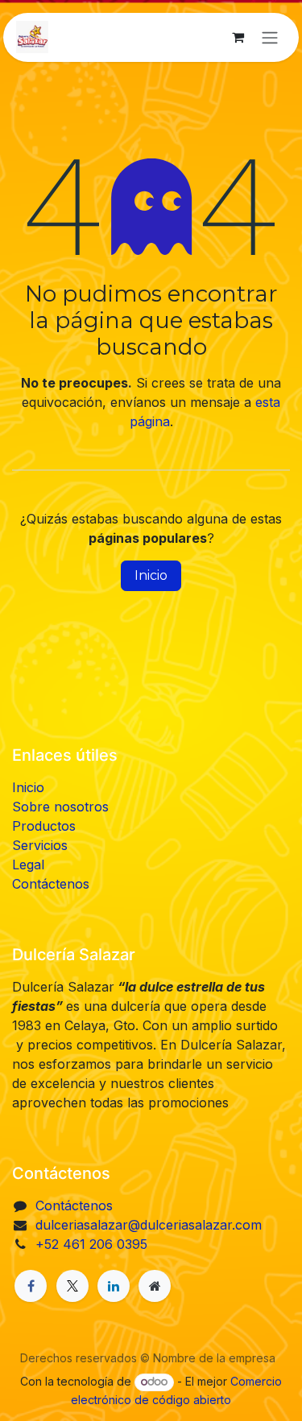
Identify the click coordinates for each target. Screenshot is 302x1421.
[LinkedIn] (113, 1286)
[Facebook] (30, 1286)
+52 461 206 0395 (91, 1244)
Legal (28, 864)
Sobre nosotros (60, 807)
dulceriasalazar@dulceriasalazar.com (148, 1225)
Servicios (40, 845)
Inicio (151, 575)
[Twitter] (72, 1286)
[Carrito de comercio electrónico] (237, 37)
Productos (44, 826)
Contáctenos (50, 884)
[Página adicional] (155, 1286)
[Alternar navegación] (270, 37)
